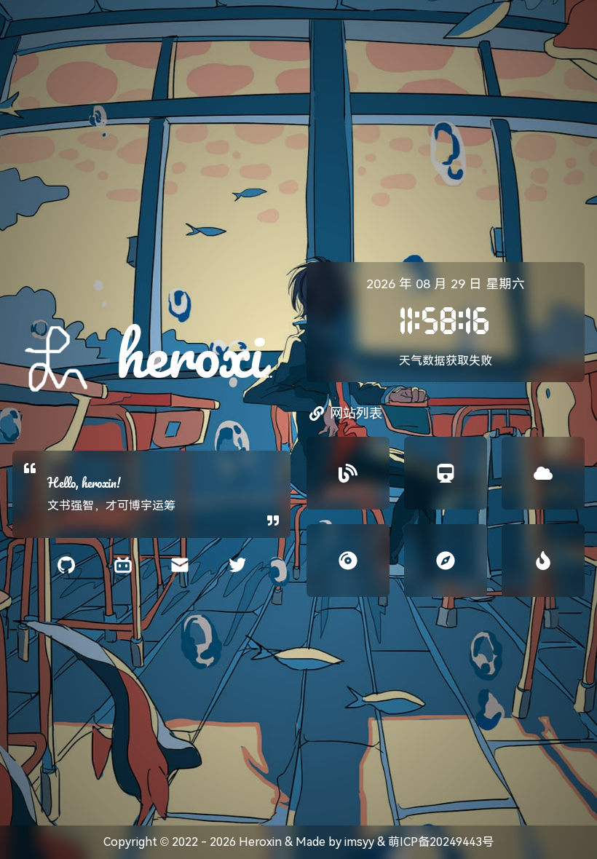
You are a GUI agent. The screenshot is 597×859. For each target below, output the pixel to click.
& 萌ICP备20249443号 (434, 842)
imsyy (359, 842)
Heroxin (260, 842)
